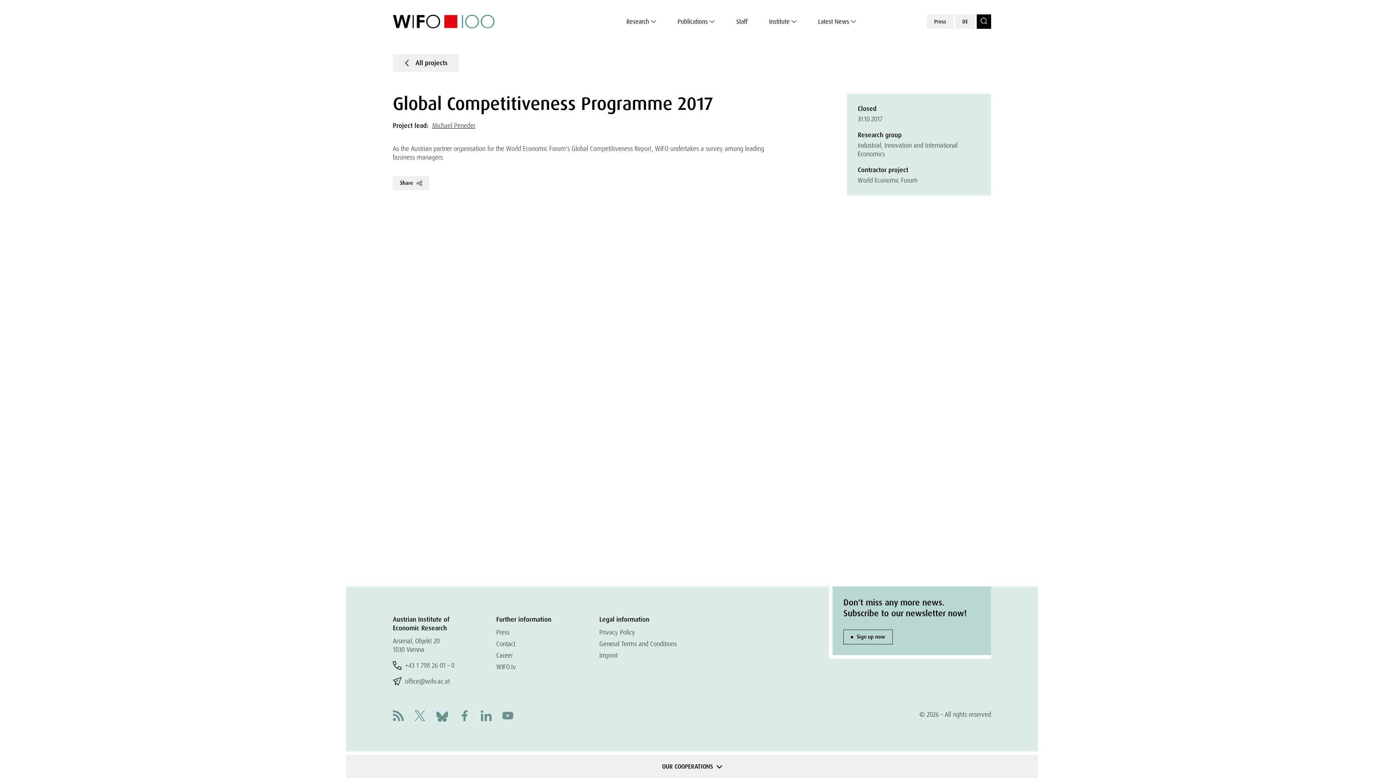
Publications (693, 22)
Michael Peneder (453, 125)
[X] (419, 717)
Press (940, 21)
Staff (742, 22)
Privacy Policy (617, 632)
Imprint (608, 655)
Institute (779, 22)
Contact (505, 644)
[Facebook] (464, 717)
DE (965, 21)
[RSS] (398, 717)
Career (504, 655)
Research (637, 22)
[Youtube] (507, 717)
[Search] (984, 21)
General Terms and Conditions (638, 644)
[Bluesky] (442, 716)
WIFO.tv (506, 667)
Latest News (833, 22)
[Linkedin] (486, 717)
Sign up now (871, 636)
